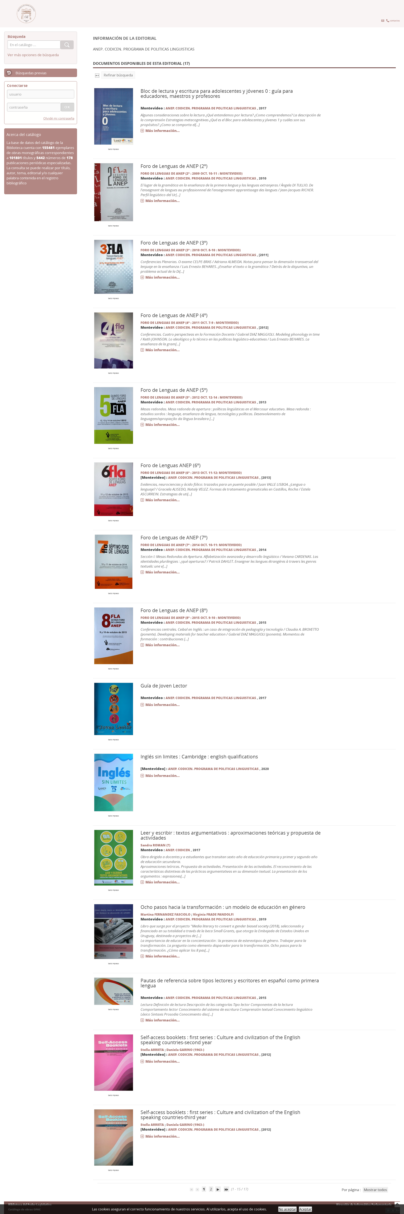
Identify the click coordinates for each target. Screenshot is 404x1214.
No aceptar (287, 1209)
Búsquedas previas (31, 72)
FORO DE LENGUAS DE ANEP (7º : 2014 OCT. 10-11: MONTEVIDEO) (191, 545)
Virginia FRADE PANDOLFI (213, 914)
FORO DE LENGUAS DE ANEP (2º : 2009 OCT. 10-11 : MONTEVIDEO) (191, 173)
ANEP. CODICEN (178, 850)
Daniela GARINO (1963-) (185, 1050)
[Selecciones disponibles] (97, 75)
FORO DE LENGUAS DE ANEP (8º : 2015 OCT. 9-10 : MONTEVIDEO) (191, 618)
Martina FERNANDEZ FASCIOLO (165, 914)
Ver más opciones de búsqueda (33, 54)
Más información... (162, 130)
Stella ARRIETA (152, 1050)
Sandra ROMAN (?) (155, 845)
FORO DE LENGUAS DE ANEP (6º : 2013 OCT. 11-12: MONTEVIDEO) (191, 473)
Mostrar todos (375, 1189)
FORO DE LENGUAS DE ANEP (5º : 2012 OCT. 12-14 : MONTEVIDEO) (191, 397)
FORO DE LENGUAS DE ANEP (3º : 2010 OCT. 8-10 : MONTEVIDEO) (191, 250)
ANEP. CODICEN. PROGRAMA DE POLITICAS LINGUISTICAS (211, 108)
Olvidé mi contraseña (58, 118)
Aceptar (305, 1209)
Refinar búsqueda (118, 75)
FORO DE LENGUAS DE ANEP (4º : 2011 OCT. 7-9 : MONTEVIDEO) (190, 322)
